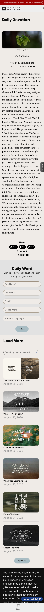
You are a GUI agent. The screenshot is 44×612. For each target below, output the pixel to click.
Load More (22, 561)
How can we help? (30, 599)
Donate (42, 167)
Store (18, 609)
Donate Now (37, 2)
